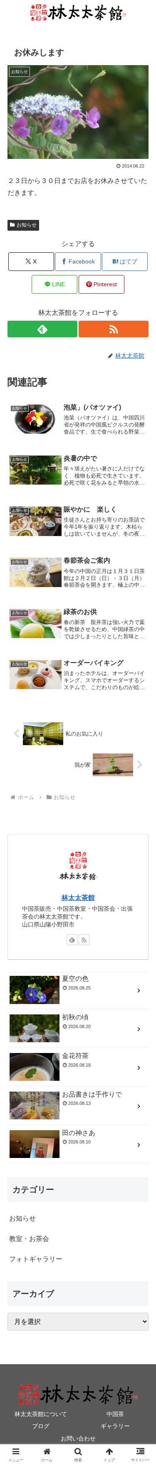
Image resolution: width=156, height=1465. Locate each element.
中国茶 (115, 1414)
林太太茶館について (41, 1414)
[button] (139, 1161)
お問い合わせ (78, 1438)
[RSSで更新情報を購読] (114, 329)
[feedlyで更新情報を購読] (42, 329)
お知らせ (27, 225)
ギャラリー (115, 1426)
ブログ (41, 1426)
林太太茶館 (78, 897)
